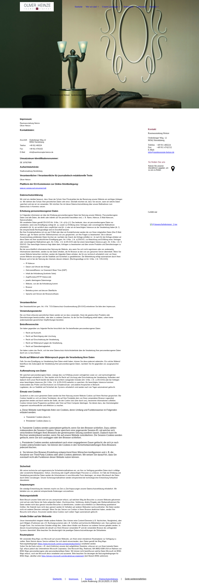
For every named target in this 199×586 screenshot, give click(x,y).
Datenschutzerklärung (108, 579)
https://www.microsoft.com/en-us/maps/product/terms (59, 544)
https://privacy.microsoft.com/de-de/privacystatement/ (63, 556)
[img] (37, 7)
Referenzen (128, 7)
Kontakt (153, 7)
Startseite (78, 7)
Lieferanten (141, 7)
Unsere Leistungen (110, 7)
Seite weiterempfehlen (135, 579)
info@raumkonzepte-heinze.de (161, 152)
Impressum (73, 579)
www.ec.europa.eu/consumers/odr (33, 188)
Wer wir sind (91, 7)
